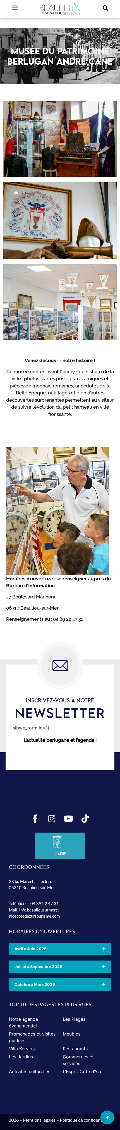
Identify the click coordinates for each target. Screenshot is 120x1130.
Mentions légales (39, 1119)
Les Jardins (21, 1056)
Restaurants (75, 1048)
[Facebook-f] (35, 818)
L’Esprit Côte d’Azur (83, 1071)
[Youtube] (68, 818)
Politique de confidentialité (86, 1119)
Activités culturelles (29, 1071)
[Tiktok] (85, 818)
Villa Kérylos (22, 1048)
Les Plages (74, 1019)
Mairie (60, 854)
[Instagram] (51, 818)
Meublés (71, 1034)
